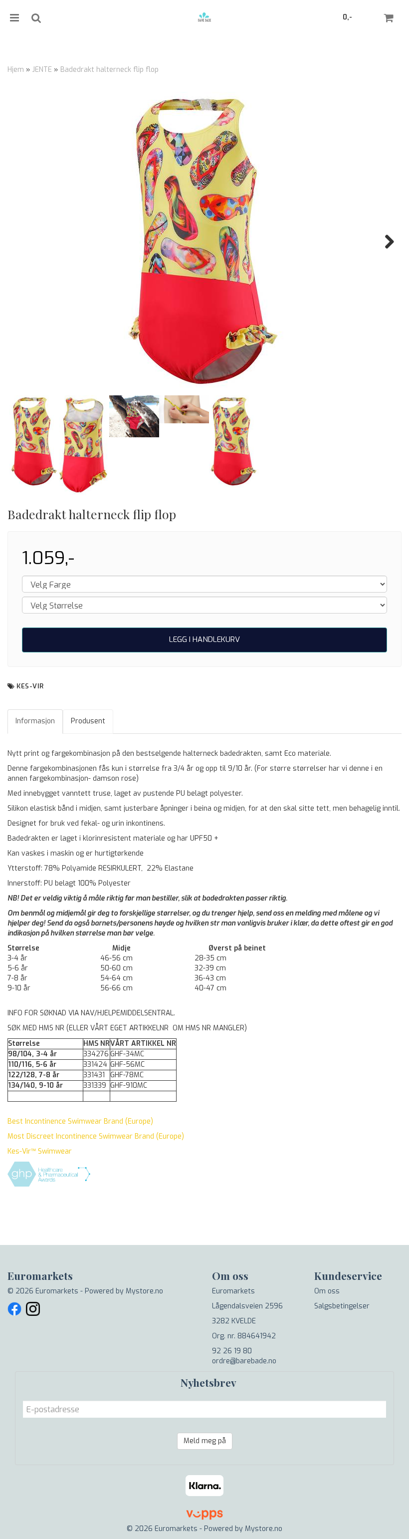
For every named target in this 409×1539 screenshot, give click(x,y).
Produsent (88, 721)
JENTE (42, 69)
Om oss (327, 1291)
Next (385, 242)
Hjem (15, 69)
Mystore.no (144, 1291)
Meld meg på (205, 1441)
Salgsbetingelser (342, 1306)
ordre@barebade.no (244, 1361)
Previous (24, 242)
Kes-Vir (30, 686)
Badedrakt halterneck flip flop (109, 69)
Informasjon (35, 721)
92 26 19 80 (232, 1351)
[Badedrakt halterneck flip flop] (204, 241)
